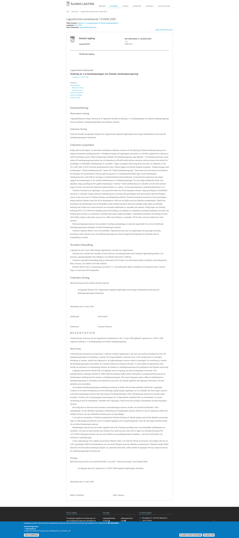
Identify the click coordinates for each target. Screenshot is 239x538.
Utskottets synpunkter (76, 92)
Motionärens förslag (77, 87)
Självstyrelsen (164, 6)
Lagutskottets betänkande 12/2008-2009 (93, 11)
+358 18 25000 (147, 520)
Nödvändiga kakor (32, 526)
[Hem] (81, 4)
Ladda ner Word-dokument (164, 30)
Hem (67, 11)
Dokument (114, 6)
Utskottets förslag (77, 90)
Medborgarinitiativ (127, 518)
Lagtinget (149, 6)
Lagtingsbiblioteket (109, 518)
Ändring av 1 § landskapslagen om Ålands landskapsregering (97, 23)
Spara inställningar (31, 535)
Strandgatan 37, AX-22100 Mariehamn (154, 518)
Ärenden (102, 6)
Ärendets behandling (76, 95)
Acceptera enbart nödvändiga (190, 535)
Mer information (113, 523)
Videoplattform (30, 529)
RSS (122, 521)
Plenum (125, 6)
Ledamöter (137, 6)
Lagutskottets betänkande (87, 27)
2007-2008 (78, 25)
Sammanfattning (75, 85)
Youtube (106, 521)
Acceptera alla (209, 535)
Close (214, 521)
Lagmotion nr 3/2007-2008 (80, 77)
